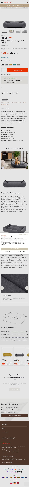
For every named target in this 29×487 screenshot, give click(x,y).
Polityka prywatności (23, 234)
